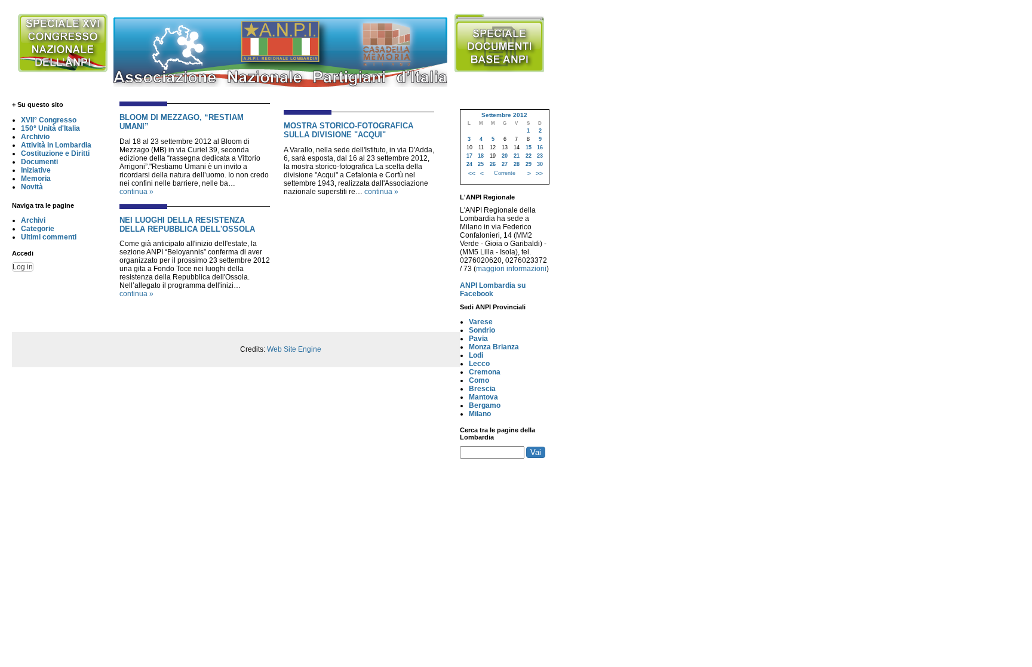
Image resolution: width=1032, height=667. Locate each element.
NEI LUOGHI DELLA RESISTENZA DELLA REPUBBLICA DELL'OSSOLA (187, 224)
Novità (32, 187)
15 (529, 147)
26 (493, 164)
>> (539, 173)
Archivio (35, 137)
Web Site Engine (294, 349)
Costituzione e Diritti (55, 153)
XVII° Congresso (48, 120)
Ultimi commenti (48, 237)
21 (517, 156)
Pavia (478, 338)
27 (505, 164)
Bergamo (484, 405)
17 (469, 156)
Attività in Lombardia (56, 145)
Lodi (476, 355)
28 (517, 164)
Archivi (33, 220)
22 (529, 156)
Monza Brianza (494, 347)
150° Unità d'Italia (50, 128)
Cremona (484, 372)
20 (505, 156)
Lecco (479, 363)
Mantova (483, 397)
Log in (23, 267)
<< (471, 173)
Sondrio (482, 330)
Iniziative (36, 170)
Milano (480, 414)
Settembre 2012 (504, 115)
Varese (481, 322)
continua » (136, 192)
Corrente (504, 173)
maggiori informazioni (511, 269)
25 (481, 164)
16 (540, 147)
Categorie (37, 229)
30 (540, 164)
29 (529, 164)
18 (481, 156)
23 (540, 156)
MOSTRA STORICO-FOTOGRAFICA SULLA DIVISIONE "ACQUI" (348, 130)
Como (479, 380)
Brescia (482, 389)
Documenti (39, 162)
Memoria (36, 178)
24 (469, 164)
